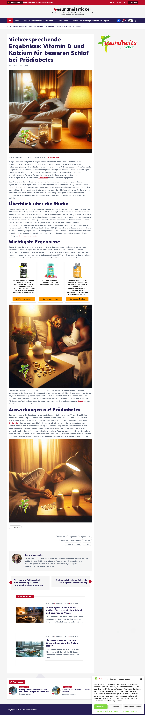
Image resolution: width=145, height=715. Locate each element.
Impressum (134, 711)
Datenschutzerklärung (120, 711)
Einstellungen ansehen (132, 707)
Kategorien (62, 21)
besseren (61, 537)
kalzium (65, 540)
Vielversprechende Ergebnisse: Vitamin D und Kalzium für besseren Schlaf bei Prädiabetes (47, 26)
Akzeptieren (100, 707)
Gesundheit (13, 66)
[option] (29, 690)
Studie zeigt (14, 423)
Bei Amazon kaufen (23, 299)
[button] (141, 679)
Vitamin (87, 544)
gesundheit (86, 537)
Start (9, 26)
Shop (17, 21)
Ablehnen (115, 707)
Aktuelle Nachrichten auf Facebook (38, 21)
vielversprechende (73, 544)
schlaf (88, 540)
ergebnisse (74, 537)
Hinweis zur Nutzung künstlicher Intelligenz (91, 21)
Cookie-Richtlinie (103, 711)
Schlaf (80, 401)
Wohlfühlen (67, 687)
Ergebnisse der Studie (28, 236)
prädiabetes (76, 540)
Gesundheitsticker (54, 157)
